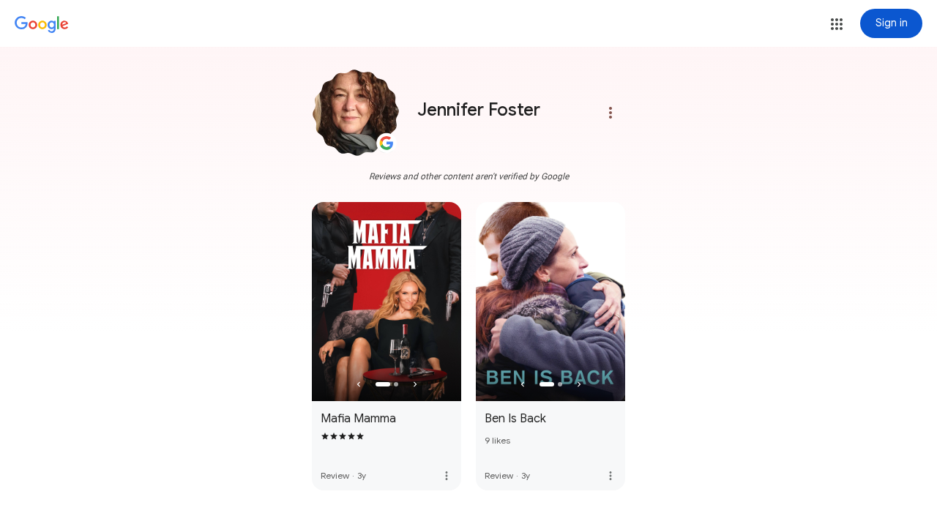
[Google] (42, 25)
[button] (836, 24)
